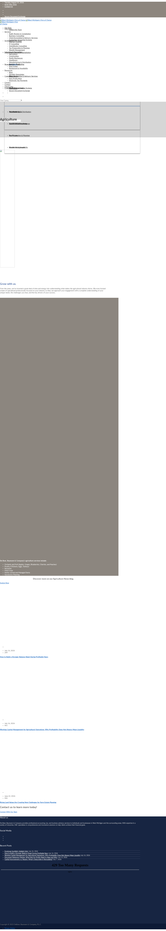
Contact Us (9, 7)
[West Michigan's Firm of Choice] (25, 20)
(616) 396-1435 (11, 5)
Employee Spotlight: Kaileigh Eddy (16, 851)
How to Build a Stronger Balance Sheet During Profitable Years (24, 657)
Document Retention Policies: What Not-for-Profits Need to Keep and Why (31, 857)
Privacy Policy (10, 928)
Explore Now (4, 583)
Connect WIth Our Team (8, 812)
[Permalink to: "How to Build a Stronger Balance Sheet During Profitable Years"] (48, 643)
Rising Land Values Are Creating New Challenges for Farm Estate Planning (28, 802)
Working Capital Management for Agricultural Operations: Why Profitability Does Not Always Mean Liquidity (42, 730)
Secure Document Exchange (15, 16)
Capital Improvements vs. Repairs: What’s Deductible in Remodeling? (29, 859)
